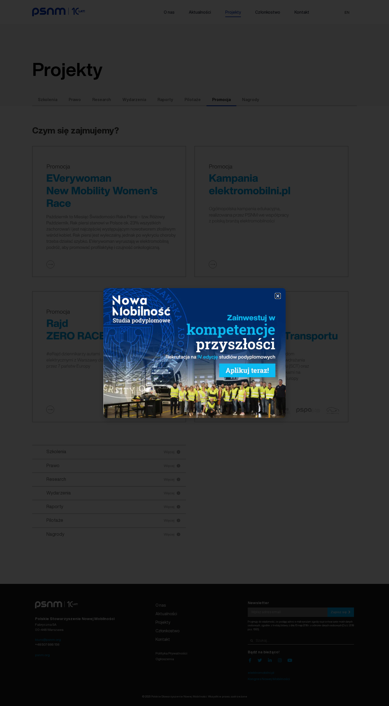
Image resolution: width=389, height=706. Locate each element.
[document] (194, 353)
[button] (278, 296)
